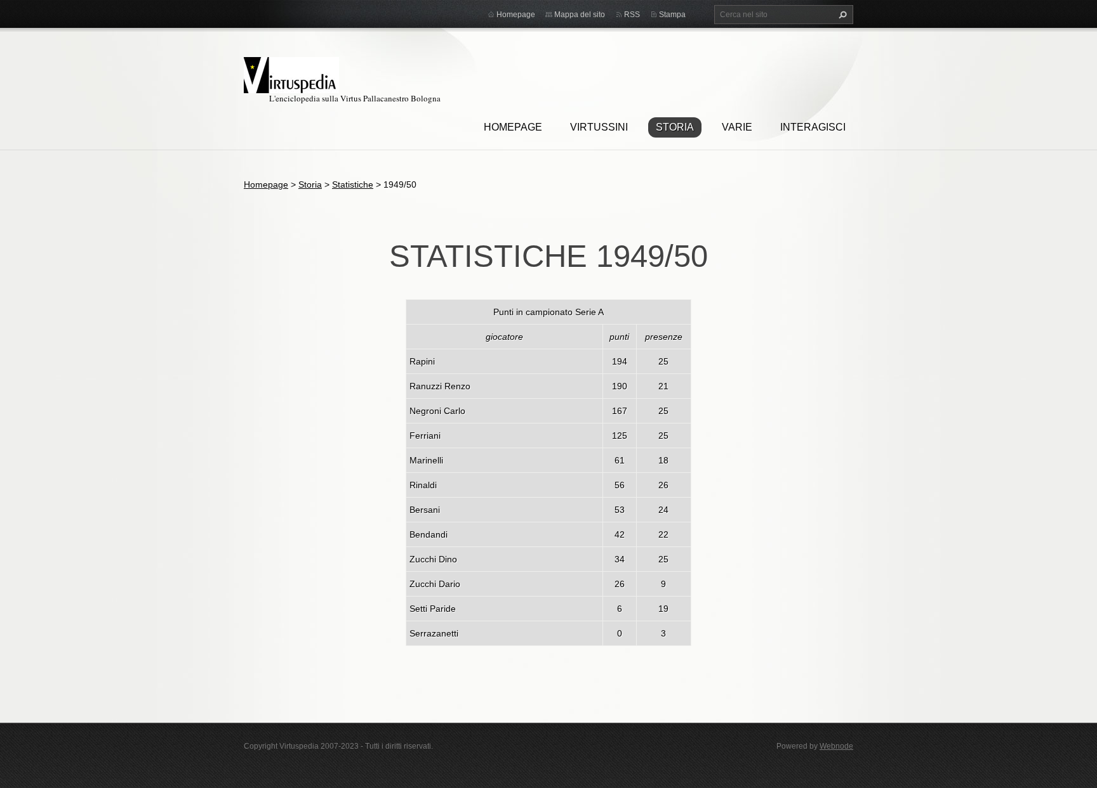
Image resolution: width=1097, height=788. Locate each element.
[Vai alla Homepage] (291, 73)
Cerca (841, 14)
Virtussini (599, 127)
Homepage (513, 127)
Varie (737, 127)
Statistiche (352, 184)
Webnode (836, 746)
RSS (632, 14)
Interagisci (813, 127)
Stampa (672, 14)
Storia (675, 127)
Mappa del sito (579, 14)
